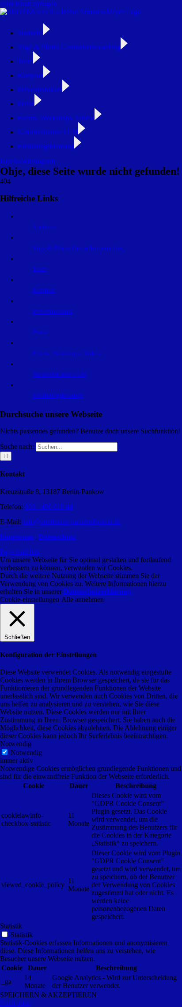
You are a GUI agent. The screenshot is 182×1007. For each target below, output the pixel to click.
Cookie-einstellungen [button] (29, 599)
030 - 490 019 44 (49, 506)
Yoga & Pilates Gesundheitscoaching (78, 248)
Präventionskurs (52, 311)
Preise (40, 332)
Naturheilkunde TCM (59, 374)
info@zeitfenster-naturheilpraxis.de (72, 521)
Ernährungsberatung (58, 395)
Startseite (44, 227)
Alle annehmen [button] (82, 599)
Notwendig (26, 752)
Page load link (20, 551)
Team (39, 269)
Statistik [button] (11, 926)
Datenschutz (57, 536)
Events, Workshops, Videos (67, 353)
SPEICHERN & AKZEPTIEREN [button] (48, 995)
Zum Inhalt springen (28, 4)
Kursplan (44, 290)
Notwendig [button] (15, 743)
